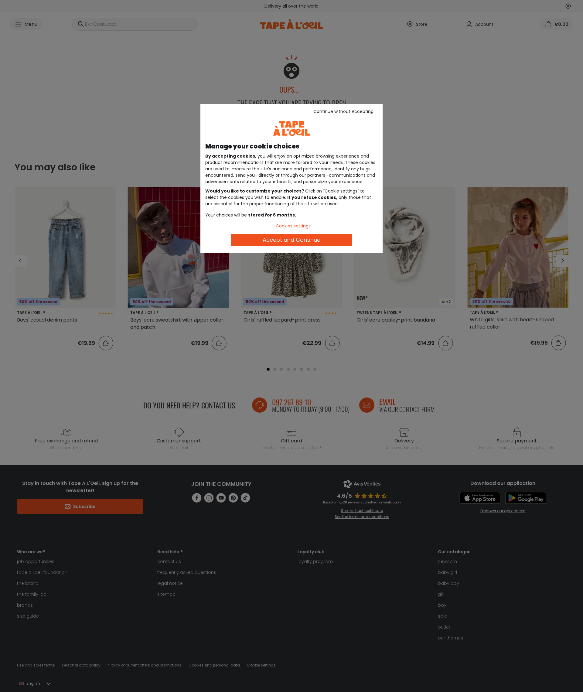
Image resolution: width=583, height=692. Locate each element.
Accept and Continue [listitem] (291, 240)
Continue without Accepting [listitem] (343, 111)
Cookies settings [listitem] (293, 226)
